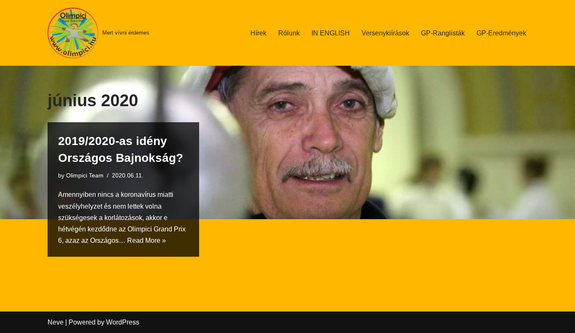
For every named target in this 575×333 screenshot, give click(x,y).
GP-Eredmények (501, 33)
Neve (56, 322)
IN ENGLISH (330, 33)
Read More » (146, 240)
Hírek (258, 33)
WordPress (122, 322)
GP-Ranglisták (443, 33)
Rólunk (289, 33)
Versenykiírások (385, 33)
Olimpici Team (85, 175)
